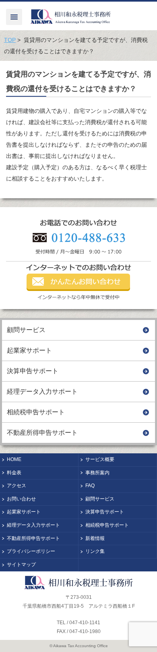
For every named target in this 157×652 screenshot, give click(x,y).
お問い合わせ (21, 499)
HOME (14, 459)
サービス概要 (99, 459)
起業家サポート (29, 350)
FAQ (90, 485)
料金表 (14, 473)
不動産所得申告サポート (42, 432)
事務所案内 (97, 473)
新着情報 (95, 538)
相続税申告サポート (36, 412)
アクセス (16, 485)
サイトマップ (21, 564)
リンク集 (95, 551)
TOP (10, 40)
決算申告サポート (32, 371)
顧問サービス (26, 329)
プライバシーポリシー (31, 551)
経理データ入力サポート (42, 391)
